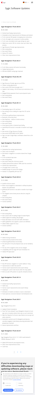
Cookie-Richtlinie (17, 379)
